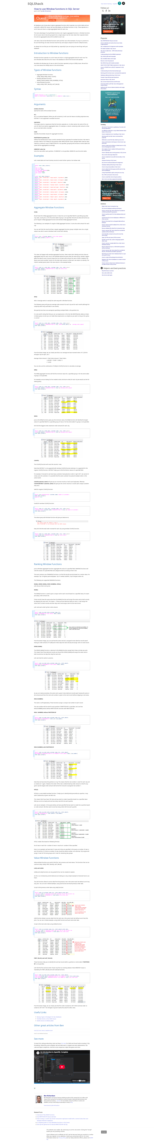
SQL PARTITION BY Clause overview (46, 1117)
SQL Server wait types (107, 275)
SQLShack (35, 3)
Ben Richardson (47, 11)
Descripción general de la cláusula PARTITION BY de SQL (52, 1124)
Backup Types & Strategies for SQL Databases (49, 1017)
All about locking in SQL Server (109, 160)
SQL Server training (106, 3)
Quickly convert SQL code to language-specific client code (113, 240)
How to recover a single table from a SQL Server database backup (113, 243)
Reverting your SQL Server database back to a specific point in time (114, 254)
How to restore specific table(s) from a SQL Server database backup (113, 225)
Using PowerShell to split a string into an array (113, 172)
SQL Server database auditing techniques (112, 208)
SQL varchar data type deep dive (109, 154)
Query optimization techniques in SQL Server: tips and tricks (114, 142)
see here (59, 1100)
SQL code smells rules (107, 273)
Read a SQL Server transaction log (110, 206)
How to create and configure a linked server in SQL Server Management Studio (114, 146)
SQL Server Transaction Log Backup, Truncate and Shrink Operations (113, 127)
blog (72, 1102)
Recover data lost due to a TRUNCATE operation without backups (113, 247)
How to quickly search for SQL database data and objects (113, 214)
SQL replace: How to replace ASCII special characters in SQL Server (113, 149)
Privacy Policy (62, 1138)
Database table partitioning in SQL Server (110, 75)
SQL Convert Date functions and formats (110, 81)
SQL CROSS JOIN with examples (108, 56)
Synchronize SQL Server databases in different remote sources (113, 218)
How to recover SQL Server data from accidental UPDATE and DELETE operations (113, 211)
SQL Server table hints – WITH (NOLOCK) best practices (111, 51)
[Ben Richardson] (38, 1103)
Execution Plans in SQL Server (108, 79)
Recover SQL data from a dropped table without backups (113, 221)
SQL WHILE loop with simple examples (110, 63)
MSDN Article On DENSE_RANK (45, 1021)
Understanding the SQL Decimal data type (111, 71)
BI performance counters (108, 270)
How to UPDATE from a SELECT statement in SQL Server (112, 68)
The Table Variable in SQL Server (108, 48)
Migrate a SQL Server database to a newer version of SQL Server (114, 260)
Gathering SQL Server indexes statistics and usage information (112, 88)
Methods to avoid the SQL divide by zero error (113, 139)
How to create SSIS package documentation (112, 257)
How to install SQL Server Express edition (111, 177)
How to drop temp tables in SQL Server (111, 167)
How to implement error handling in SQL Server (113, 134)
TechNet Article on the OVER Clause (46, 1019)
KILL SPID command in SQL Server (110, 174)
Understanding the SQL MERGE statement (111, 54)
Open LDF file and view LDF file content (111, 237)
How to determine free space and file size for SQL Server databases (113, 169)
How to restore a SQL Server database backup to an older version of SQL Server (113, 263)
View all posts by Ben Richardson (51, 1105)
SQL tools (63, 1043)
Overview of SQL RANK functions (45, 1115)
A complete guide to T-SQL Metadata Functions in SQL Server (53, 1122)
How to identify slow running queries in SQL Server (114, 152)
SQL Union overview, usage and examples (112, 179)
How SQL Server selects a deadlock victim (43, 1030)
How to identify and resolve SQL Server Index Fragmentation (111, 43)
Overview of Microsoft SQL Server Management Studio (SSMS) (112, 84)
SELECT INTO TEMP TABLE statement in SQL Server (113, 65)
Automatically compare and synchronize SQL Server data (112, 234)
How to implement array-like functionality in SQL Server (113, 157)
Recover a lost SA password (107, 61)
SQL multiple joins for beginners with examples (112, 46)
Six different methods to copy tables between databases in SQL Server (114, 131)
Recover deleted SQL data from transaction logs (113, 228)
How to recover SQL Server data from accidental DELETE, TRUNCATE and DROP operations (113, 250)
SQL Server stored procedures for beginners (112, 162)
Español (115, 3)
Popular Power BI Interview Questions (110, 77)
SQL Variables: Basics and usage (108, 58)
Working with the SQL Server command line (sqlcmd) (113, 73)
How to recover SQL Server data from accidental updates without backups (113, 231)
